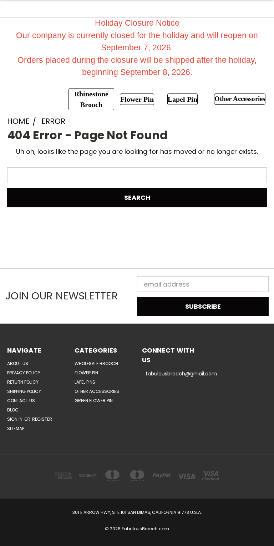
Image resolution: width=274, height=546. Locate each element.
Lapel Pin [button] (182, 99)
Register (42, 419)
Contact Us (21, 401)
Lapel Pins (85, 382)
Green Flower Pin (94, 401)
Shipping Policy (24, 391)
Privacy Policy (23, 373)
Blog (13, 410)
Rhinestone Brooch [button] (91, 99)
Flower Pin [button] (137, 99)
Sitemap (15, 428)
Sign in (15, 419)
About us (17, 363)
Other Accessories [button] (239, 98)
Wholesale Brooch (96, 363)
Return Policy (23, 382)
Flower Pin (86, 373)
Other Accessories (97, 391)
